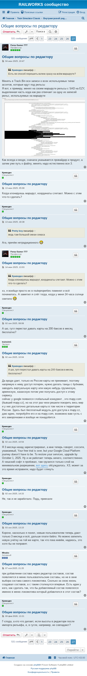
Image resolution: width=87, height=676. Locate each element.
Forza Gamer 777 (19, 45)
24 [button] (55, 38)
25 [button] (61, 38)
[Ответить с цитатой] (75, 48)
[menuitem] (13, 12)
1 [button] (41, 38)
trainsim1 (6, 342)
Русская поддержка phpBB (43, 668)
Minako (5, 553)
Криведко (17, 70)
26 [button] (67, 38)
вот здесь (42, 465)
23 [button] (49, 38)
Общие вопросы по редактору (29, 26)
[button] (31, 38)
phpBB (37, 665)
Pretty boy (17, 231)
